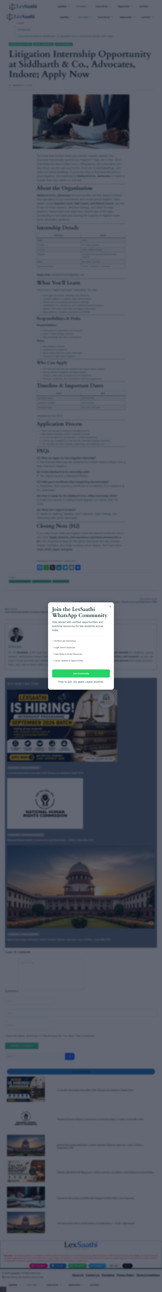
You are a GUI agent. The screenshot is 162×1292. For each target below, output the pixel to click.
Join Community (81, 673)
